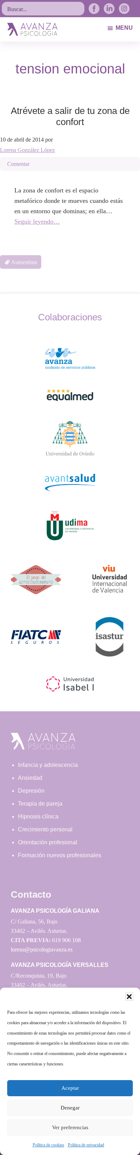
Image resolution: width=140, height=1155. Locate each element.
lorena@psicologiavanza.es (42, 949)
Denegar (70, 1108)
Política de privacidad (86, 1144)
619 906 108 (66, 940)
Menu (124, 28)
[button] (129, 996)
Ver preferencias (70, 1127)
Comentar (18, 164)
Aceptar (70, 1088)
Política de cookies (48, 1144)
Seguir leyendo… (37, 221)
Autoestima (24, 262)
